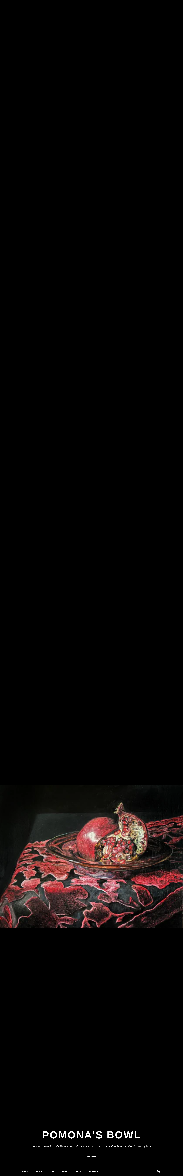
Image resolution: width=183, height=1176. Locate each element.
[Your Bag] (158, 1172)
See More (91, 1157)
